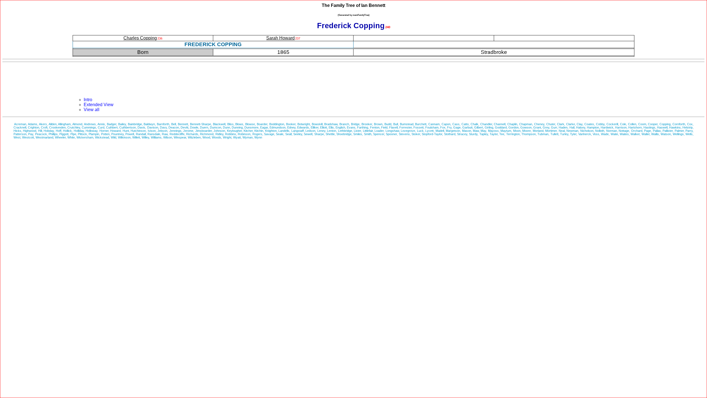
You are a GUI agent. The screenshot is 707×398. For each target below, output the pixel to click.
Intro (88, 99)
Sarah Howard (280, 38)
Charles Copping (140, 38)
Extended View (99, 104)
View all (91, 109)
